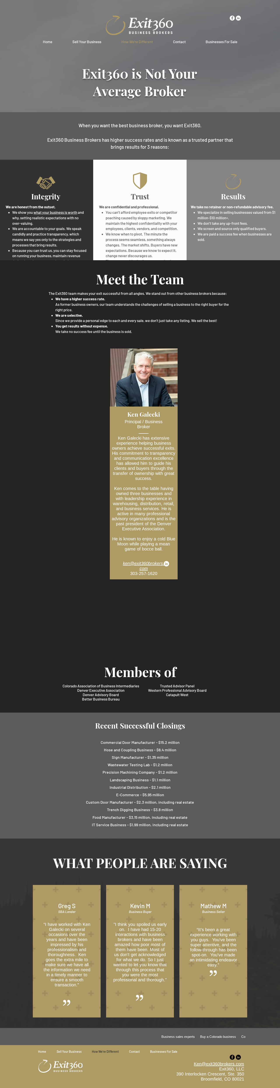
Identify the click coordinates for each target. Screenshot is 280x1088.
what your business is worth (55, 212)
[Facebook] (232, 1057)
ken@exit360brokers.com (143, 566)
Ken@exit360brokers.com (219, 1063)
